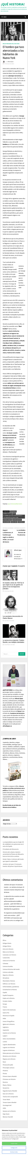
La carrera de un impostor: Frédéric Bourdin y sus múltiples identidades (13, 641)
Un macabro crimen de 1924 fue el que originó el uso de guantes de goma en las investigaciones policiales (13, 586)
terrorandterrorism (16, 504)
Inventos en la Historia (9, 1033)
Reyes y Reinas (7, 1085)
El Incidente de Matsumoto (11, 849)
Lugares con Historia (9, 1047)
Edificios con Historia (9, 984)
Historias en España (8, 1015)
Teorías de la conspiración (10, 1097)
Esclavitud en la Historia (10, 989)
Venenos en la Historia (9, 1111)
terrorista (21, 522)
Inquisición (6, 1030)
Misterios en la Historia (9, 1056)
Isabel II (5, 1036)
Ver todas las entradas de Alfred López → (18, 556)
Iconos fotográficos (8, 1021)
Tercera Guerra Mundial (9, 1102)
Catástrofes (6, 958)
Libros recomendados (9, 1039)
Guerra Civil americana (9, 1010)
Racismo (5, 1082)
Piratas (5, 1073)
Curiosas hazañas (8, 966)
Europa (5, 1004)
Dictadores (6, 978)
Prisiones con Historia (9, 1079)
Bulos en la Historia (8, 952)
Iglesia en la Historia (9, 1024)
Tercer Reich (6, 1099)
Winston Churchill (8, 1117)
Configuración (14, 1147)
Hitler (4, 1018)
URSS (4, 1108)
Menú (4, 17)
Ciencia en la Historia (9, 960)
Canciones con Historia (9, 955)
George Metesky (17, 519)
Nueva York (14, 522)
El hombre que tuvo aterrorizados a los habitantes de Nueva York (12, 516)
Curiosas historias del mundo (11, 969)
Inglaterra (5, 1027)
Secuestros (6, 1088)
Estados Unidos (7, 519)
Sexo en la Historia (8, 1094)
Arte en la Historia (8, 949)
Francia (5, 1007)
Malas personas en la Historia (11, 43)
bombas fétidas (7, 513)
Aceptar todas (14, 1143)
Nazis (4, 1062)
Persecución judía (8, 1065)
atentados (13, 511)
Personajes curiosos (8, 1068)
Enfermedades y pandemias (11, 987)
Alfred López (11, 61)
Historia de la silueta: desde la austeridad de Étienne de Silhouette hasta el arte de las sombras (13, 854)
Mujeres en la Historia (9, 1059)
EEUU (14, 513)
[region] (14, 1141)
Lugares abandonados (9, 1044)
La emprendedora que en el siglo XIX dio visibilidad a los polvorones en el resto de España (13, 844)
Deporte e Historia (8, 975)
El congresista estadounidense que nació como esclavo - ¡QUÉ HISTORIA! (14, 915)
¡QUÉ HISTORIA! (13, 4)
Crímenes (5, 963)
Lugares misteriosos (9, 1050)
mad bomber (6, 522)
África (4, 940)
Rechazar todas (14, 1152)
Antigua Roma (7, 946)
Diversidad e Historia (9, 981)
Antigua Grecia (7, 943)
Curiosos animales (8, 972)
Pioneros (5, 1070)
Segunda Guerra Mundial (10, 1091)
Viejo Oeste (6, 1114)
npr (9, 504)
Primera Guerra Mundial (9, 1076)
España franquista (8, 995)
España (5, 992)
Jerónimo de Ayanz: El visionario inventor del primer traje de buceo (14, 889)
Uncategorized (7, 1105)
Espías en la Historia (8, 998)
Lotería (5, 1042)
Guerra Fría (6, 1013)
